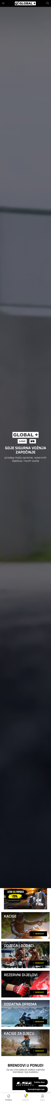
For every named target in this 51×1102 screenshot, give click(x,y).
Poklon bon (39, 1082)
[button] (25, 1098)
